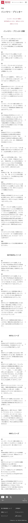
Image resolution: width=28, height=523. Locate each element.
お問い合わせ (18, 516)
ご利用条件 (17, 508)
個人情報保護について (6, 508)
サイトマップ (4, 516)
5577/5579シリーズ (8, 21)
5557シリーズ (13, 23)
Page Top (25, 500)
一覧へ (2, 500)
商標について (4, 512)
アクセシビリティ (19, 512)
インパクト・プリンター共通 (13, 18)
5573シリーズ (19, 21)
